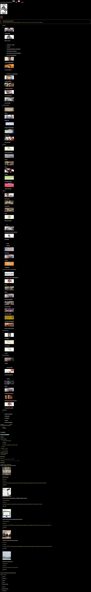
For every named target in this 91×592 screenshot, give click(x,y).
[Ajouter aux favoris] (8, 434)
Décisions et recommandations (12, 73)
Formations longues (8, 181)
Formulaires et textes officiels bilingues (11, 277)
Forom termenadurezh (9, 374)
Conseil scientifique (8, 69)
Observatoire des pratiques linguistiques (14, 53)
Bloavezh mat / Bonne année (8, 561)
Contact (22, 2)
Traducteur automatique (9, 393)
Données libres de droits (9, 407)
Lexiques (6, 420)
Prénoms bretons (8, 306)
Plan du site (4, 578)
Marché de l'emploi (8, 220)
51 (7, 465)
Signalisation (7, 252)
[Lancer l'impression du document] (6, 434)
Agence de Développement (11, 55)
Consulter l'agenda (3, 438)
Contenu (4, 2)
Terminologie (7, 267)
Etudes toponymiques (8, 422)
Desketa (6, 159)
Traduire (6, 260)
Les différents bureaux (9, 88)
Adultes (6, 166)
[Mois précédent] (0, 446)
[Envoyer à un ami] (7, 434)
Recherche (8, 2)
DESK (8, 243)
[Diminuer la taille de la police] (1, 434)
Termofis (6, 363)
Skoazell (8, 245)
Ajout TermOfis (9, 367)
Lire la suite (4, 484)
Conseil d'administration (9, 62)
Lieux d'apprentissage (8, 152)
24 (5, 453)
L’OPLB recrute (5, 477)
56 (11, 465)
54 (9, 465)
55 (10, 465)
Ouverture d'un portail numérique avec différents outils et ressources (15, 498)
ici (41, 22)
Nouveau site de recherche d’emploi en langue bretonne (12, 519)
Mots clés (2, 458)
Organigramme (7, 33)
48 (4, 465)
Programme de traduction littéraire (11, 232)
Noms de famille (7, 142)
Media (6, 284)
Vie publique (7, 418)
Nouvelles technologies (9, 299)
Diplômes (6, 174)
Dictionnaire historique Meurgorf (11, 400)
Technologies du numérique (12, 51)
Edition (6, 292)
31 (5, 454)
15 (3, 452)
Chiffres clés (7, 120)
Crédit (4, 582)
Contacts (6, 353)
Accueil (4, 427)
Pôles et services (7, 40)
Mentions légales (5, 584)
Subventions (7, 239)
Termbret (8, 46)
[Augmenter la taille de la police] (2, 434)
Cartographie (7, 345)
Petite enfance (7, 198)
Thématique (2, 460)
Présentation (7, 338)
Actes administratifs (8, 95)
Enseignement (7, 206)
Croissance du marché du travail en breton (10, 540)
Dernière (14, 465)
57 (12, 465)
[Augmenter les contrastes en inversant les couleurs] (3, 434)
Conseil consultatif (8, 81)
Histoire (6, 113)
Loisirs (6, 213)
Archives (8, 378)
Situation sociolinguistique (9, 127)
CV (7, 224)
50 (6, 465)
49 (5, 465)
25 (6, 453)
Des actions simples (8, 313)
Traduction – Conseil (10, 44)
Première (2, 465)
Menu (1, 2)
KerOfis (6, 386)
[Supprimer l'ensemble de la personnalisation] (4, 434)
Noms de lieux (7, 134)
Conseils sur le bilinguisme (9, 321)
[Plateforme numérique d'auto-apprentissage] (9, 157)
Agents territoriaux (8, 188)
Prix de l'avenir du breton (9, 328)
